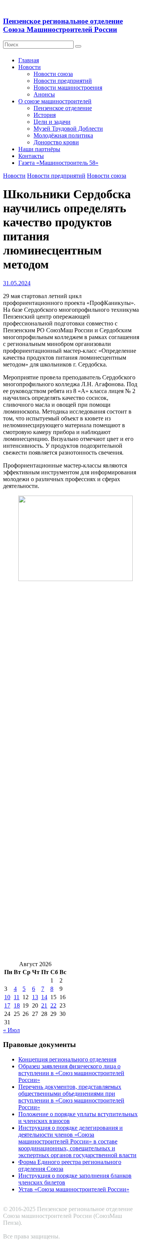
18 (17, 1005)
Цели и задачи (52, 121)
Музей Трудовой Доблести (68, 128)
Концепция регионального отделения (67, 1059)
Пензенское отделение (63, 108)
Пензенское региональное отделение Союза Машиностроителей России (63, 25)
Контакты (31, 156)
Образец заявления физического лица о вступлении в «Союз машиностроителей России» (71, 1073)
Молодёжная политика (63, 135)
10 (7, 997)
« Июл (11, 1030)
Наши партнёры (39, 149)
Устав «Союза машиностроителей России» (73, 1189)
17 (7, 1005)
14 (44, 997)
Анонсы (44, 94)
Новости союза (53, 74)
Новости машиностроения (68, 87)
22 (53, 1005)
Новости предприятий (63, 80)
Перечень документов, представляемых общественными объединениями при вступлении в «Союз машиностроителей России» (71, 1096)
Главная (28, 60)
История (45, 115)
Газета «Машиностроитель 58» (58, 163)
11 (16, 997)
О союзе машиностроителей (55, 101)
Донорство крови (56, 142)
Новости (29, 67)
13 (35, 997)
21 (44, 1005)
